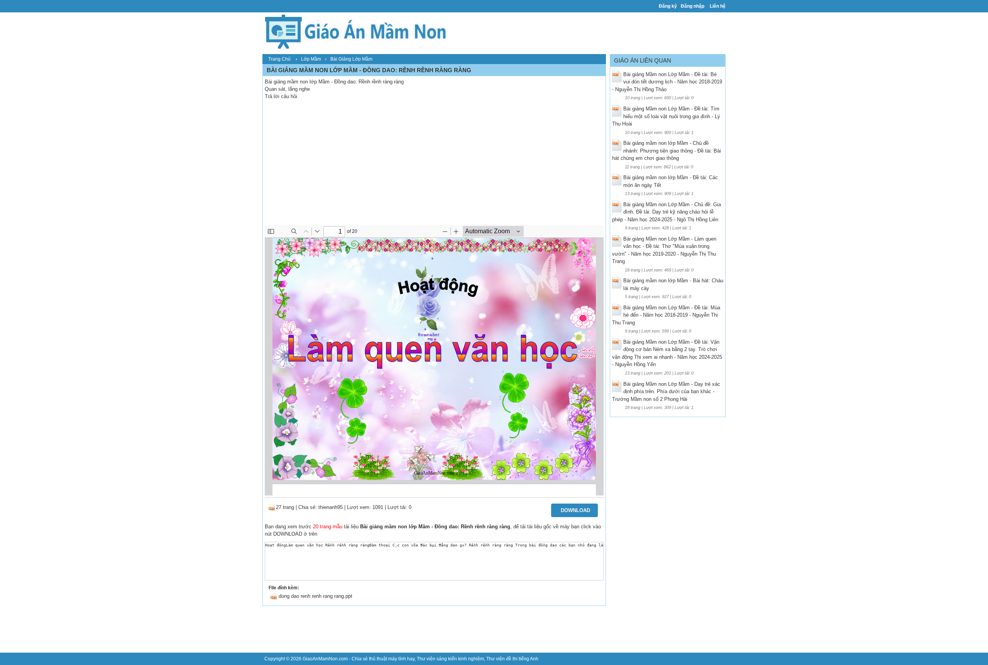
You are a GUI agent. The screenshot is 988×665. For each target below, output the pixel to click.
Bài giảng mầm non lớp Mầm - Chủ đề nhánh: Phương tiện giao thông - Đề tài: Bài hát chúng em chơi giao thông (666, 150)
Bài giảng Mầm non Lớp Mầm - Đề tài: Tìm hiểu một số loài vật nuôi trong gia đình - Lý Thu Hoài (666, 116)
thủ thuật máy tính (387, 659)
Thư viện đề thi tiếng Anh (512, 659)
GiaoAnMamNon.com (325, 659)
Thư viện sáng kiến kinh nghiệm (450, 659)
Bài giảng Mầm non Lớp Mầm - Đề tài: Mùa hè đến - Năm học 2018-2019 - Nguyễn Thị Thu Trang (666, 315)
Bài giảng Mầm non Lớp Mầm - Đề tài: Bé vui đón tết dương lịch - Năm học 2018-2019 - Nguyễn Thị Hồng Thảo (667, 81)
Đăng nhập (692, 6)
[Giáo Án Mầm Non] (355, 31)
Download (575, 510)
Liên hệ (718, 6)
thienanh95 (330, 507)
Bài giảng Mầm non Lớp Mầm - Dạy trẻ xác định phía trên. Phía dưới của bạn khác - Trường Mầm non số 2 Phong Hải (666, 391)
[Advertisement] (434, 167)
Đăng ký (668, 6)
